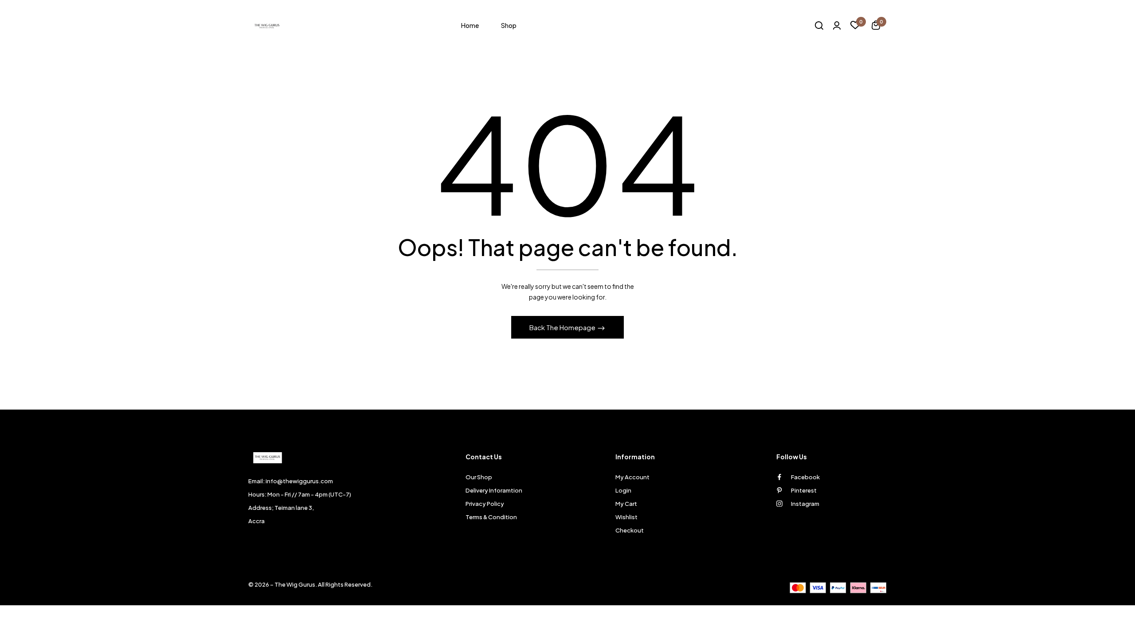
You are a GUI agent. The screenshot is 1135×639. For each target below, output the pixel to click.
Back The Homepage (563, 327)
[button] (876, 26)
